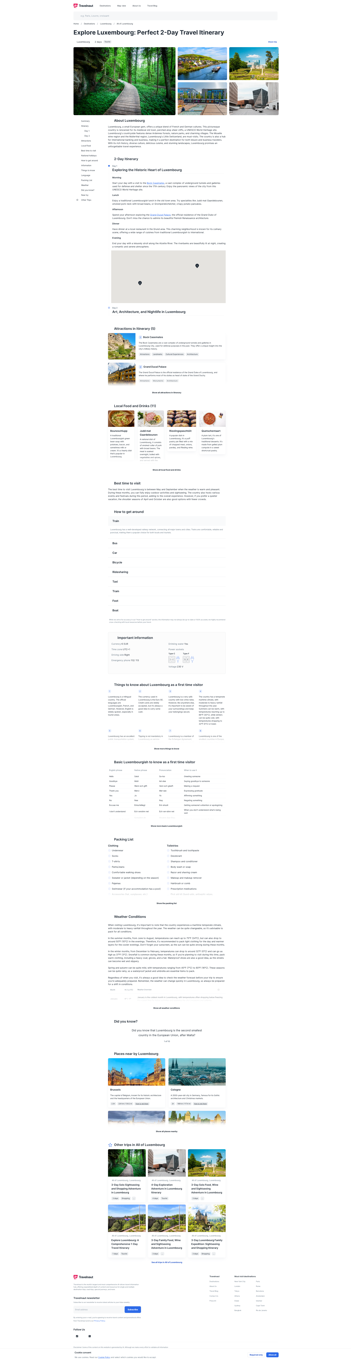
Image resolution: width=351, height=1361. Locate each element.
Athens (237, 1296)
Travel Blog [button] (152, 6)
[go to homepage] (83, 7)
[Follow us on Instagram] (82, 1336)
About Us (213, 1286)
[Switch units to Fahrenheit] (222, 990)
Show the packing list (167, 903)
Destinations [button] (105, 6)
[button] (166, 168)
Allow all (272, 1355)
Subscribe (133, 1309)
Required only (256, 1355)
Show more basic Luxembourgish (166, 826)
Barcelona (260, 1291)
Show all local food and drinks (167, 470)
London (237, 1286)
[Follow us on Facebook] (94, 1336)
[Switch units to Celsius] (218, 990)
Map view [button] (121, 6)
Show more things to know (166, 748)
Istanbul (259, 1301)
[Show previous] (111, 1033)
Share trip (272, 42)
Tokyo (236, 1291)
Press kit (213, 1301)
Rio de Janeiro (261, 1310)
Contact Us (214, 1296)
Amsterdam (260, 1296)
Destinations (214, 1281)
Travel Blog (214, 1291)
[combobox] (174, 16)
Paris (258, 1281)
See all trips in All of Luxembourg (167, 1262)
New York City (239, 1281)
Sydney (237, 1306)
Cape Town (260, 1306)
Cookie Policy (104, 1357)
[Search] (271, 16)
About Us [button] (136, 6)
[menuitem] (89, 120)
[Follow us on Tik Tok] (77, 1336)
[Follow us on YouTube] (85, 1336)
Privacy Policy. (100, 1321)
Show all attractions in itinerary (166, 392)
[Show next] (222, 1033)
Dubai (236, 1301)
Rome (258, 1286)
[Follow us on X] (89, 1336)
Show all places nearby (166, 1131)
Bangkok (237, 1310)
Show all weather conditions (166, 1008)
